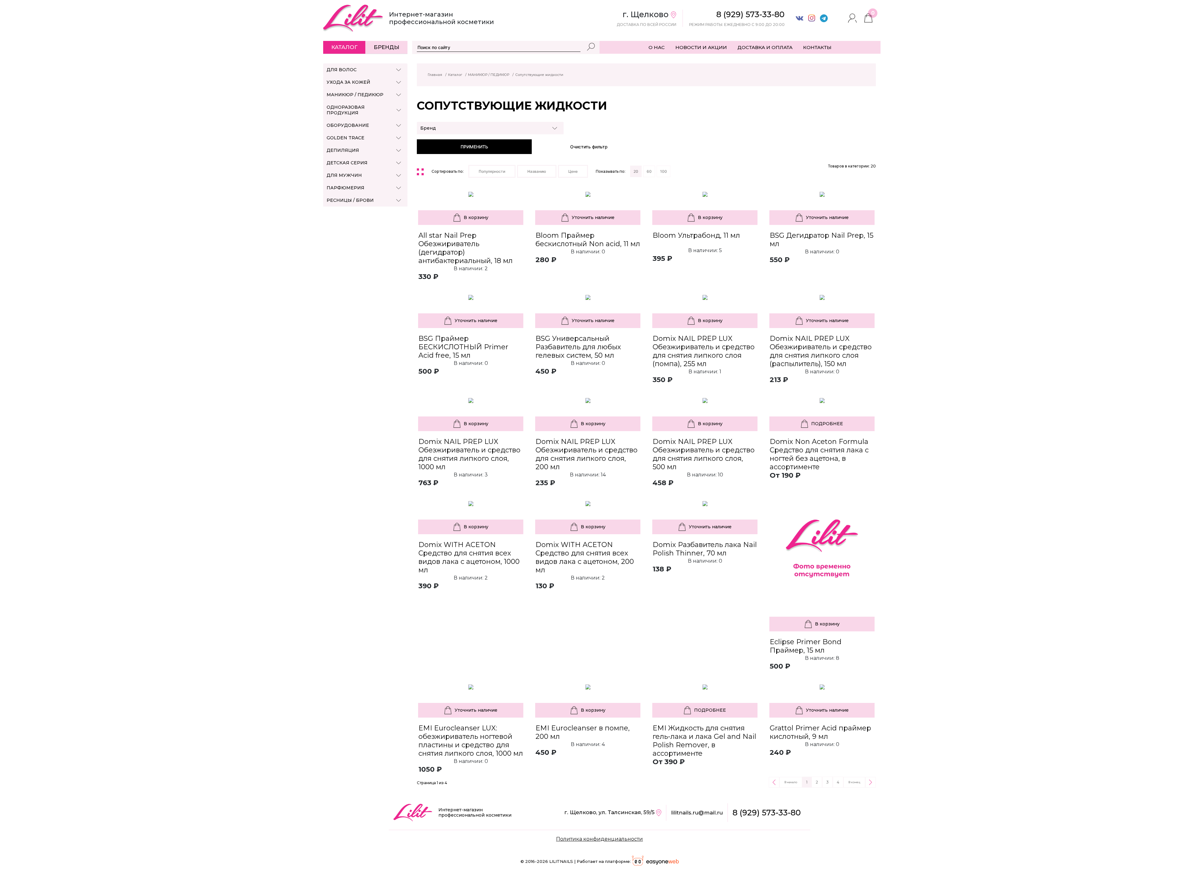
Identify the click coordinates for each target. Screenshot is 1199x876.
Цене (573, 171)
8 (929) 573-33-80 (767, 812)
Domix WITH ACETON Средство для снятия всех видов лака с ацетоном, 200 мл (584, 557)
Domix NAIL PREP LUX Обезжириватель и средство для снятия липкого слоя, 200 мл (586, 454)
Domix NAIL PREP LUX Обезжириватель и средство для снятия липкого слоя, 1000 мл (469, 454)
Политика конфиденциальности (599, 839)
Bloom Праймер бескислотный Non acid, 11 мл (587, 239)
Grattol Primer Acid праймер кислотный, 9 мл (820, 732)
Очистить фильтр (589, 146)
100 (663, 171)
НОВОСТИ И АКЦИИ (701, 47)
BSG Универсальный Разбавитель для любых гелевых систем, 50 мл (578, 347)
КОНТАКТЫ (817, 47)
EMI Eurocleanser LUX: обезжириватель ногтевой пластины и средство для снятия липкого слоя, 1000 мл (470, 741)
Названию (536, 171)
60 (649, 171)
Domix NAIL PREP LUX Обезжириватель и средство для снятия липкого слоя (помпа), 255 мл (704, 351)
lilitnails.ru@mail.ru (697, 812)
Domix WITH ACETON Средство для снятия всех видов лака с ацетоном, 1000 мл (469, 557)
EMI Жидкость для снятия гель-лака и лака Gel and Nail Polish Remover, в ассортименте (704, 741)
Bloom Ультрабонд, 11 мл (696, 235)
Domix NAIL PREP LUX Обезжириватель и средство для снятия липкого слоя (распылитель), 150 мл (821, 351)
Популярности (492, 171)
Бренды (386, 47)
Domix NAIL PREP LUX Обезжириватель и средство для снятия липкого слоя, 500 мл (704, 454)
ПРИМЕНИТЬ (474, 146)
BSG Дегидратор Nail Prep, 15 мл (821, 239)
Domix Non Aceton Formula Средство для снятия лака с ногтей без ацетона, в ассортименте (819, 454)
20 (636, 171)
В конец (854, 782)
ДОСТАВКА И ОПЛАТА (765, 47)
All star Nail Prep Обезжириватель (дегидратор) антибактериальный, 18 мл (465, 248)
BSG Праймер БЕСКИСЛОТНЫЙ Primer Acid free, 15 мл (463, 347)
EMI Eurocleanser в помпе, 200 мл (582, 732)
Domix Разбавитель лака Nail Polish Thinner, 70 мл (705, 548)
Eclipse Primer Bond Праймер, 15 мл (805, 646)
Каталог (344, 47)
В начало (790, 782)
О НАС (657, 47)
